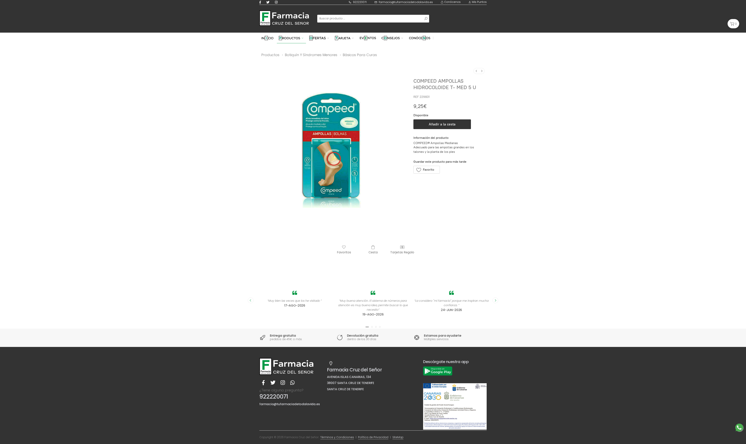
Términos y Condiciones (337, 437)
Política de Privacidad (373, 437)
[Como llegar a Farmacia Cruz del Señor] (331, 363)
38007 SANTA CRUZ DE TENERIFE (350, 383)
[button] (733, 23)
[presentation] (251, 300)
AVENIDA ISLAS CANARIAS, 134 (349, 377)
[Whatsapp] (292, 383)
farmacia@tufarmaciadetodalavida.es (406, 2)
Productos (270, 54)
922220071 (360, 2)
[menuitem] (476, 71)
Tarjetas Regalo (402, 252)
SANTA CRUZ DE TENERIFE (345, 389)
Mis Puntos (479, 2)
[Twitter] (268, 2)
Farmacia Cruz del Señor (354, 370)
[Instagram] (277, 2)
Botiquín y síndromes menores (311, 54)
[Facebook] (260, 2)
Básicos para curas (360, 54)
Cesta (373, 252)
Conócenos (452, 2)
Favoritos (344, 252)
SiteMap (398, 437)
